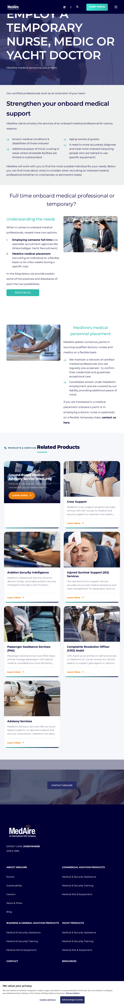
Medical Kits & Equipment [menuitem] (77, 894)
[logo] (22, 831)
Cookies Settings (48, 1000)
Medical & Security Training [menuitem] (77, 885)
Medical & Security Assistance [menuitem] (79, 876)
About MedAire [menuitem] (16, 867)
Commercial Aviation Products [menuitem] (83, 867)
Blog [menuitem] (9, 911)
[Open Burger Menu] (116, 7)
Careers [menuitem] (10, 894)
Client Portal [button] (97, 7)
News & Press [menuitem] (14, 903)
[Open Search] (77, 6)
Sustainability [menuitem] (14, 885)
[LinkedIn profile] (64, 7)
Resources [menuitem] (69, 961)
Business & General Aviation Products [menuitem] (32, 922)
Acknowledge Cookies (72, 1000)
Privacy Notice (73, 993)
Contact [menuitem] (12, 961)
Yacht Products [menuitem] (73, 922)
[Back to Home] (13, 7)
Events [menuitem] (10, 876)
